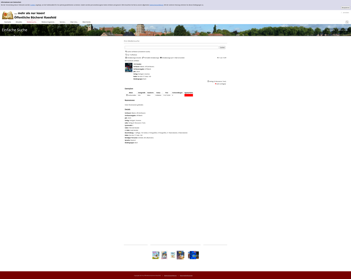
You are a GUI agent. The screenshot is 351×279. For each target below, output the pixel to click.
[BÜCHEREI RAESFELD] (29, 15)
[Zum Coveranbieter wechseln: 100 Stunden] (128, 67)
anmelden (346, 12)
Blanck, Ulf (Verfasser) (147, 66)
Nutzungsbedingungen (186, 275)
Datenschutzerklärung (156, 5)
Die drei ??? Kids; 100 (144, 76)
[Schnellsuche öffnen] (347, 22)
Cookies (32, 5)
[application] (31, 22)
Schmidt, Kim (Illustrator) (146, 138)
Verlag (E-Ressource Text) (137, 123)
